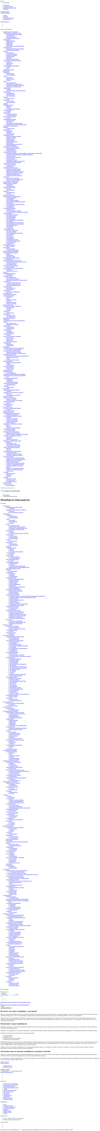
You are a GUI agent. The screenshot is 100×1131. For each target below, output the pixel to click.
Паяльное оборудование (12, 461)
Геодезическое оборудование (13, 169)
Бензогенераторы (10, 149)
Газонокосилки (10, 332)
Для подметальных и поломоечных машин (17, 212)
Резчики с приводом (11, 55)
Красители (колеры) (11, 303)
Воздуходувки (10, 337)
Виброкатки (9, 43)
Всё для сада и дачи (8, 826)
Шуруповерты (10, 530)
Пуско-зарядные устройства (13, 395)
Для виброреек (10, 199)
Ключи (8, 467)
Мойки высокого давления (13, 783)
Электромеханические (12, 382)
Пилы (7, 524)
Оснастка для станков (11, 811)
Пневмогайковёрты (11, 145)
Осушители (9, 269)
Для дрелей (12, 671)
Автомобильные (10, 133)
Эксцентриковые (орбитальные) (14, 123)
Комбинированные (14, 952)
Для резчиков (9, 203)
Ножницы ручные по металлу (13, 454)
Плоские (8, 476)
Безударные (9, 77)
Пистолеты (9, 619)
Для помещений (10, 190)
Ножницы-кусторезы (11, 341)
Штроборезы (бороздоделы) (13, 568)
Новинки (6, 16)
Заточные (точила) (11, 803)
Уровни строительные (11, 421)
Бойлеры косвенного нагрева (13, 362)
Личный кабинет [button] (5, 11)
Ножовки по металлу (11, 481)
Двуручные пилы (10, 480)
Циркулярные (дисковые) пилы (14, 84)
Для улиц (8, 188)
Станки (5, 794)
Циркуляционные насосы (12, 359)
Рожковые (11, 950)
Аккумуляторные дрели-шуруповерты (16, 90)
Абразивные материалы (12, 214)
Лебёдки (8, 67)
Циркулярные (9, 289)
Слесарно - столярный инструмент (15, 464)
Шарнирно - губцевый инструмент (15, 468)
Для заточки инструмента (12, 278)
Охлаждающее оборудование (13, 775)
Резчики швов (9, 52)
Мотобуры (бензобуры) (12, 839)
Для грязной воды (10, 316)
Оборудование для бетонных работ (15, 712)
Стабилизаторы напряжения (13, 903)
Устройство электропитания (13, 908)
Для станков (9, 698)
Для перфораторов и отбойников (17, 674)
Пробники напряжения (12, 414)
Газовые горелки (10, 430)
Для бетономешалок (11, 197)
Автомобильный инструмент (13, 972)
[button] (5, 21)
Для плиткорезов (10, 248)
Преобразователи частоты (12, 38)
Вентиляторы (9, 259)
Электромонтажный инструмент (14, 465)
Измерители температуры (12, 174)
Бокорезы (8, 442)
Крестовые (9, 474)
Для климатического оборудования (15, 636)
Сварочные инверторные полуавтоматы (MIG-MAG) (19, 154)
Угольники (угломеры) (12, 418)
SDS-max (8, 106)
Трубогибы (12, 797)
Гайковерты (9, 515)
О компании (7, 5)
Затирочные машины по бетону (14, 34)
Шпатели (8, 426)
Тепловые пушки (10, 256)
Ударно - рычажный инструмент (14, 469)
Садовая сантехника (11, 891)
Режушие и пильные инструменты (15, 967)
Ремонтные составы (11, 299)
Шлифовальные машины (12, 562)
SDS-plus (8, 107)
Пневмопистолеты (11, 137)
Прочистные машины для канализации (16, 353)
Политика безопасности (10, 1107)
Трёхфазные (9, 380)
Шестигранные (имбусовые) (16, 946)
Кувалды (8, 450)
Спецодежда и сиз (8, 702)
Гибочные (8, 796)
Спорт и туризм (7, 707)
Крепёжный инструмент (12, 606)
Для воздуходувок (13, 692)
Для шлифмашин (10, 218)
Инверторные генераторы (12, 148)
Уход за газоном (10, 853)
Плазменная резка (10, 156)
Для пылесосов (10, 209)
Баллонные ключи (13, 973)
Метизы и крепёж (8, 624)
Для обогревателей (14, 638)
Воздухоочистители (11, 264)
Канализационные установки (13, 352)
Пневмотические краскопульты (14, 144)
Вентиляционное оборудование (14, 767)
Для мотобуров (10, 234)
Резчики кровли (10, 56)
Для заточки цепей (11, 277)
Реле (7, 376)
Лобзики (8, 546)
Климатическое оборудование (11, 760)
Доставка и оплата (8, 6)
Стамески (8, 438)
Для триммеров (10, 238)
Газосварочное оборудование (13, 162)
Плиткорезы (9, 274)
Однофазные (9, 379)
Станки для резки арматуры (13, 284)
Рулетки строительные (12, 420)
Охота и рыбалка (10, 485)
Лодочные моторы (14, 709)
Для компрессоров (11, 216)
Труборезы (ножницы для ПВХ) (14, 455)
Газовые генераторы (11, 150)
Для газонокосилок (11, 242)
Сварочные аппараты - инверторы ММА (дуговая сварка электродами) (24, 153)
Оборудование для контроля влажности (16, 777)
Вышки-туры (9, 63)
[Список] (1, 996)
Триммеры (9, 331)
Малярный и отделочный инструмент (15, 459)
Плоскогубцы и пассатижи (13, 444)
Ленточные (9, 122)
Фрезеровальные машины (12, 50)
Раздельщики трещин (11, 54)
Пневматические (10, 94)
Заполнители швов (11, 302)
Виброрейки (9, 44)
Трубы (8, 358)
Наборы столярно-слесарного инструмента (17, 434)
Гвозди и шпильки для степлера (14, 400)
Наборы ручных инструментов (14, 460)
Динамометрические (14, 955)
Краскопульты (9, 534)
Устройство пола (10, 726)
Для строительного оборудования (14, 640)
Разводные (12, 949)
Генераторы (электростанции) (13, 589)
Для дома (8, 193)
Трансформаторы (10, 384)
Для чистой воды (10, 315)
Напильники (9, 437)
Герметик (8, 301)
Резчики (8, 730)
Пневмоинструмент (11, 577)
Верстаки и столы (13, 813)
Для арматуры (9, 798)
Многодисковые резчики (12, 59)
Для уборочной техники (12, 652)
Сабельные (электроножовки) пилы (15, 85)
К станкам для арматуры (12, 250)
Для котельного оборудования (13, 349)
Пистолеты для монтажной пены (14, 179)
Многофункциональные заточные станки (16, 280)
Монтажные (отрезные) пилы (13, 86)
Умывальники (9, 367)
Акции (5, 15)
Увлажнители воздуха (11, 271)
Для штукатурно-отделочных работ (15, 457)
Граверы (8, 539)
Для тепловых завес (14, 639)
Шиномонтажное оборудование (14, 507)
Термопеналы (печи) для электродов (15, 161)
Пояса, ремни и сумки (11, 705)
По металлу (12, 823)
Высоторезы (9, 340)
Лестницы (9, 64)
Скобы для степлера (11, 399)
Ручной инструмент (8, 913)
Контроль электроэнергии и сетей (14, 171)
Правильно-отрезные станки (13, 285)
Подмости (8, 61)
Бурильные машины (11, 37)
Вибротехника (10, 719)
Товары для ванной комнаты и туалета (16, 873)
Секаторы (8, 308)
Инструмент (7, 495)
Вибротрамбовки (10, 41)
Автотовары (7, 506)
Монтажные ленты (11, 632)
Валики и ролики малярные (13, 427)
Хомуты (8, 403)
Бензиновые (9, 184)
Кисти (8, 425)
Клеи (7, 298)
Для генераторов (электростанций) (15, 224)
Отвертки (8, 976)
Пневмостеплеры (10, 139)
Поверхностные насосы (12, 324)
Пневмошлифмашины (11, 141)
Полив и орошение (11, 851)
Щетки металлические (12, 439)
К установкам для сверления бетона (15, 204)
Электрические (10, 73)
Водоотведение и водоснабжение (14, 875)
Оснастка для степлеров (12, 626)
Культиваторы (9, 865)
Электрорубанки (10, 553)
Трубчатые (12, 951)
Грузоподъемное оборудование (14, 745)
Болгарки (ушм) (10, 120)
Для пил (11, 673)
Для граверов (9, 226)
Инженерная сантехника (12, 879)
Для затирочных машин (12, 200)
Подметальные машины (12, 786)
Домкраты (9, 391)
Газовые (8, 363)
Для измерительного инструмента (14, 222)
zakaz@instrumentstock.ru (7, 1072)
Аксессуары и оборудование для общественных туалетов (23, 874)
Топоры (8, 310)
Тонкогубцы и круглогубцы (13, 446)
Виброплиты (9, 42)
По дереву (11, 822)
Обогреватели (9, 255)
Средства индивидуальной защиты (15, 703)
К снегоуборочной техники (13, 240)
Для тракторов (10, 237)
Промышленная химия (12, 695)
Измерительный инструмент (13, 610)
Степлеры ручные (10, 165)
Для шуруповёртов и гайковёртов (14, 220)
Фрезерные (9, 820)
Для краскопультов (11, 217)
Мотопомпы (9, 835)
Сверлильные (9, 818)
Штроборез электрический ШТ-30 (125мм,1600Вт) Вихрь (15, 1005)
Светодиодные (10, 387)
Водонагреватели (10, 886)
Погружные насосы (11, 323)
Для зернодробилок (11, 231)
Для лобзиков (9, 221)
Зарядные (8, 393)
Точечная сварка (10, 158)
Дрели (8, 519)
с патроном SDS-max (11, 115)
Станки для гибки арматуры (13, 282)
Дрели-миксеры (10, 78)
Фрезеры (8, 570)
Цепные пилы (9, 339)
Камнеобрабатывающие (12, 809)
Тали (7, 68)
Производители (7, 19)
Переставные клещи (11, 443)
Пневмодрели (9, 142)
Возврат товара (7, 1110)
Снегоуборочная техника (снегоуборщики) (17, 841)
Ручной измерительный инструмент (15, 463)
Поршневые (9, 131)
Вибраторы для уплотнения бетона (15, 46)
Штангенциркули (10, 422)
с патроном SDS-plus (11, 114)
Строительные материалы (10, 750)
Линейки (8, 417)
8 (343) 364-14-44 (8, 1067)
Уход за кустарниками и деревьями (15, 857)
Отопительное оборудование (13, 762)
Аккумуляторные (10, 75)
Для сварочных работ (11, 225)
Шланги (8, 335)
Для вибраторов (10, 205)
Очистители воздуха (11, 263)
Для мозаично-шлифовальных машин (15, 201)
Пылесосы (9, 790)
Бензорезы (9, 58)
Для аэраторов (13, 691)
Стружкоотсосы (10, 824)
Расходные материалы (9, 635)
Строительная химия (11, 751)
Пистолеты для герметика (12, 178)
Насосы (8, 843)
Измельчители (10, 847)
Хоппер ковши (10, 140)
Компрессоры (9, 572)
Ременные (8, 132)
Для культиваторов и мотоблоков (14, 233)
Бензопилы (9, 864)
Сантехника (7, 869)
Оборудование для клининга (11, 781)
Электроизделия (8, 895)
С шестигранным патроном (13, 108)
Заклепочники (10, 166)
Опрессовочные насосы (12, 357)
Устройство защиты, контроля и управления (17, 900)
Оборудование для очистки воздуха (15, 770)
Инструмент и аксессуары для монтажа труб (17, 356)
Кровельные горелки (11, 749)
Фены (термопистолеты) (12, 559)
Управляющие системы (12, 239)
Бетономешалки (10, 35)
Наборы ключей (13, 954)
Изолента (8, 405)
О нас (5, 1104)
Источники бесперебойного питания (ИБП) (17, 899)
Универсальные (10, 128)
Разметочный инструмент (15, 916)
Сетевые (8, 89)
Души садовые (10, 369)
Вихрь (3, 993)
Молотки (8, 448)
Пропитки (9, 297)
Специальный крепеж (11, 630)
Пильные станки (10, 814)
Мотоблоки (9, 840)
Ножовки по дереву (11, 478)
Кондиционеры (10, 267)
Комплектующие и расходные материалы (16, 870)
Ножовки (8, 981)
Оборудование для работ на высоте (15, 739)
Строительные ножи (11, 452)
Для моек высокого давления (13, 210)
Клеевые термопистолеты (12, 180)
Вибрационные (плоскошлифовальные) (16, 124)
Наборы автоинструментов (13, 433)
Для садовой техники (11, 677)
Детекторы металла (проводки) (14, 175)
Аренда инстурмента (9, 18)
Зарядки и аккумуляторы (15, 675)
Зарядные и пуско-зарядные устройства (16, 509)
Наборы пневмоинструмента (13, 136)
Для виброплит (10, 207)
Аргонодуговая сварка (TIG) (13, 157)
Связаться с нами (5, 1069)
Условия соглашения (9, 1108)
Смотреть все (9, 227)
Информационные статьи (10, 7)
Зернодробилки (10, 328)
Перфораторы (9, 555)
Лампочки (9, 911)
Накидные (12, 947)
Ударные (8, 80)
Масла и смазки (10, 246)
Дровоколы (9, 832)
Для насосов (9, 235)
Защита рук (9, 409)
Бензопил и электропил (12, 230)
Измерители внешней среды (13, 170)
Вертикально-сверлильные (13, 291)
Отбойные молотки (11, 547)
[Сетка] (2, 996)
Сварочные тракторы (11, 159)
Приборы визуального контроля (14, 173)
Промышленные (10, 192)
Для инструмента (10, 657)
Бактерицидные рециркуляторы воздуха (16, 261)
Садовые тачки (10, 307)
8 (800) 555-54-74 (8, 1065)
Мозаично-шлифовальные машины (15, 48)
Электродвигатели (11, 896)
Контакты (6, 9)
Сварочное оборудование (12, 594)
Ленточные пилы (10, 288)
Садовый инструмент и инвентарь (15, 827)
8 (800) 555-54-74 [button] (5, 1062)
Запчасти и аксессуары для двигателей (19, 694)
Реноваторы (9, 542)
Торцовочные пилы (11, 82)
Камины (8, 254)
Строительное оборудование (11, 711)
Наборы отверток (10, 473)
